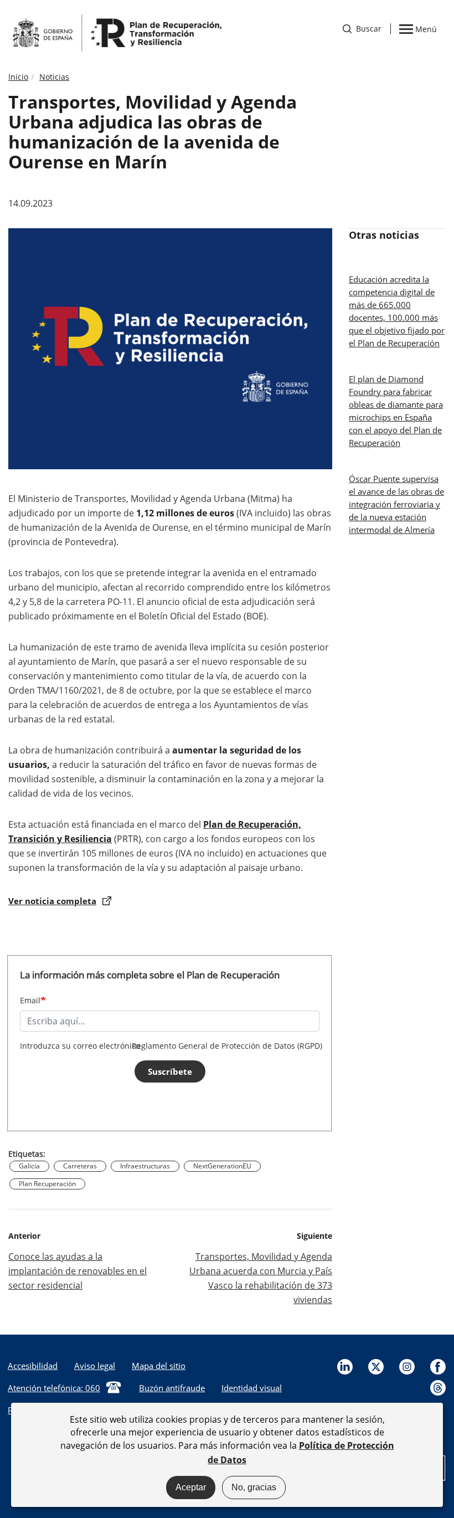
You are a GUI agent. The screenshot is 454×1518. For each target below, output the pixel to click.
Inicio (18, 76)
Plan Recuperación (47, 1183)
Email (30, 1000)
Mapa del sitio (158, 1365)
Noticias (54, 76)
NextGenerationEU (222, 1166)
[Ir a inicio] (116, 32)
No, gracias (253, 1487)
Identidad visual (251, 1387)
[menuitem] (94, 1366)
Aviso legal (94, 1365)
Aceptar (191, 1487)
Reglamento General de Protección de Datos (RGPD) (227, 1045)
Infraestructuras (145, 1166)
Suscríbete (170, 1071)
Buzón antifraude (172, 1387)
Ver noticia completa (52, 900)
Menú (426, 28)
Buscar (362, 28)
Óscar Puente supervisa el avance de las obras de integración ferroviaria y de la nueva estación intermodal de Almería (396, 504)
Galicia (29, 1166)
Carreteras (80, 1166)
